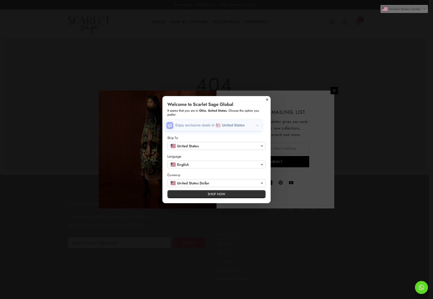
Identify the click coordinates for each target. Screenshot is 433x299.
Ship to (172, 138)
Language (174, 156)
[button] (404, 9)
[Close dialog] (267, 99)
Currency (173, 175)
